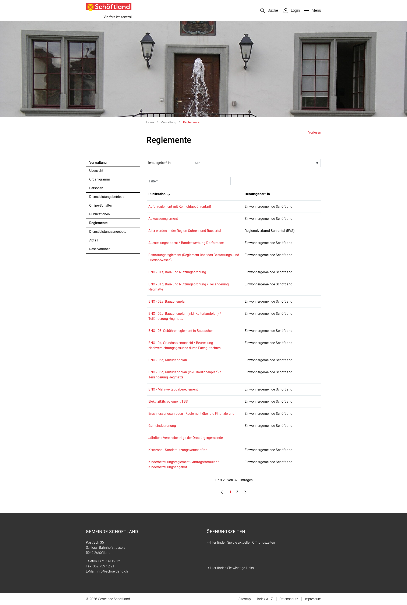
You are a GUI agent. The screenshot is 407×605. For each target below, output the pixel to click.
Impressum (312, 599)
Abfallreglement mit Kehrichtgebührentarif (179, 206)
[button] (269, 10)
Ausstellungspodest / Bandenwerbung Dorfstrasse (186, 243)
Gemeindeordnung (162, 426)
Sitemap (244, 599)
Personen (96, 188)
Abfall (93, 240)
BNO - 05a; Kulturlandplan (167, 360)
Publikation (157, 194)
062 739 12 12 (109, 561)
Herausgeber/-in (159, 163)
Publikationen (99, 214)
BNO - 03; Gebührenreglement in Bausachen (180, 331)
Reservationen (99, 249)
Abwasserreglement (163, 219)
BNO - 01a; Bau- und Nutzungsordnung (177, 272)
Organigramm (99, 179)
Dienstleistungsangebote (107, 232)
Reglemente (101, 224)
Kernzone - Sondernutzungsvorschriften (177, 450)
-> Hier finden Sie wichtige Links (230, 568)
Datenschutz (288, 599)
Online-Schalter (100, 205)
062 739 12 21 (103, 566)
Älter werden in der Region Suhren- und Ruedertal (184, 231)
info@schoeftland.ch (112, 571)
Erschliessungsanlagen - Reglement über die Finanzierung (191, 414)
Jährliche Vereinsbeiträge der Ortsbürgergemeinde (185, 438)
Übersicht (96, 171)
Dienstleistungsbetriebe (106, 197)
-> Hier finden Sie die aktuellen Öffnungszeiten (241, 542)
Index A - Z (265, 599)
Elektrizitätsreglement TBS (168, 401)
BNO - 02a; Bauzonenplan (167, 301)
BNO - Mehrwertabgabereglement (173, 389)
